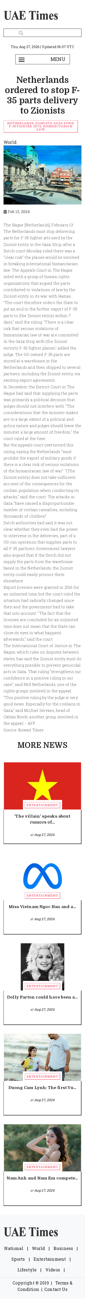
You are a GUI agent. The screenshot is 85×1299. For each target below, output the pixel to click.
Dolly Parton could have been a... (42, 997)
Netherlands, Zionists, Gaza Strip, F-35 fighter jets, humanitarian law (40, 126)
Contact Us (56, 1289)
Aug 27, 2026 (44, 834)
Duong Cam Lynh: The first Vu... (42, 1087)
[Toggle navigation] (22, 59)
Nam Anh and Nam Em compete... (42, 1178)
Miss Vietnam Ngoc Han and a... (42, 906)
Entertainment (42, 805)
